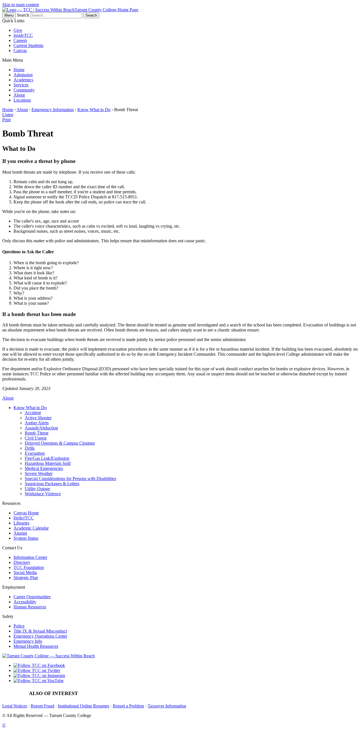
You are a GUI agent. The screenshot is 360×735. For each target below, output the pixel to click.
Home (19, 69)
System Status (26, 538)
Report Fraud (42, 705)
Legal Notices (14, 705)
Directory (22, 562)
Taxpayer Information (167, 705)
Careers (20, 40)
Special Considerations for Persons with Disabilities (70, 478)
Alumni (20, 533)
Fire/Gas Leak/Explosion (47, 458)
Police (19, 626)
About (19, 95)
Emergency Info (28, 641)
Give (18, 30)
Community (24, 90)
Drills (30, 448)
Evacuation (35, 453)
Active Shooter (38, 417)
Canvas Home (26, 512)
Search (23, 15)
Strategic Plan (26, 577)
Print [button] (6, 119)
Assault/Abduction (41, 427)
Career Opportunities (32, 596)
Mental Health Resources (36, 646)
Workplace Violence (43, 493)
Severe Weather (39, 473)
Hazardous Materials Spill (48, 463)
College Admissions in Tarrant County (303, 693)
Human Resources (30, 606)
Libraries (21, 523)
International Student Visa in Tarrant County (223, 693)
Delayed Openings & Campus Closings (60, 443)
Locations (22, 100)
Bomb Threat (36, 433)
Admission (23, 74)
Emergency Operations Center (40, 636)
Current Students (28, 45)
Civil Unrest (35, 438)
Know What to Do (94, 109)
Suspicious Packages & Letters (52, 483)
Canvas (20, 50)
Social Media (25, 572)
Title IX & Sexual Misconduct (40, 631)
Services (21, 84)
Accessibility (25, 601)
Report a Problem (128, 705)
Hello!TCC (24, 518)
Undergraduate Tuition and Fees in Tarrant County (134, 693)
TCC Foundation (29, 567)
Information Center (30, 557)
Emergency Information (53, 109)
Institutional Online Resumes (83, 705)
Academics (23, 79)
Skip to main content (20, 4)
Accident (33, 412)
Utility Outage (37, 488)
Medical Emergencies (44, 468)
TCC (23, 35)
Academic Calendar (31, 528)
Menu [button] (9, 15)
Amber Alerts (37, 422)
